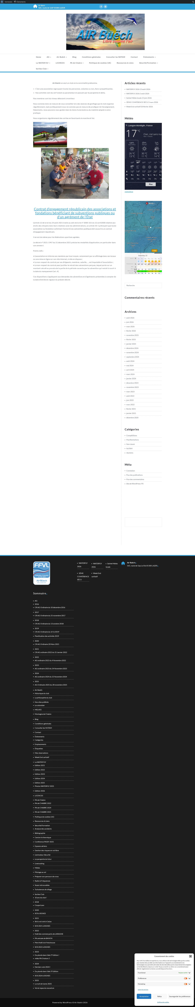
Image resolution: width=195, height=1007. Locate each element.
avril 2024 (130, 370)
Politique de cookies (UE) (100, 63)
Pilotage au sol (40, 872)
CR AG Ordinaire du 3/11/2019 (47, 632)
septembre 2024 (132, 357)
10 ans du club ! (41, 897)
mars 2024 (130, 374)
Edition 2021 (40, 765)
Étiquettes (39, 748)
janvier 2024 (131, 378)
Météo (37, 868)
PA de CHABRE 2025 (43, 812)
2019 (37, 628)
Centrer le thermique (43, 837)
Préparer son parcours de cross (47, 876)
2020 (37, 641)
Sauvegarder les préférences (179, 996)
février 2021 (131, 409)
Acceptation (144, 996)
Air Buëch (61, 57)
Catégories (39, 740)
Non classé (130, 444)
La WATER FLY (42, 63)
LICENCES (60, 63)
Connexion (130, 471)
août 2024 (130, 361)
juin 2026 (130, 322)
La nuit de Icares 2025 (43, 984)
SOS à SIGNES (40, 913)
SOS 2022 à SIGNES (42, 947)
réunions (129, 453)
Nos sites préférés (42, 702)
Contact (134, 57)
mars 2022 (130, 404)
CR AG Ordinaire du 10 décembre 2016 (50, 607)
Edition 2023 (40, 774)
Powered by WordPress (62, 1002)
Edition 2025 (40, 783)
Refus (159, 996)
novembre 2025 (132, 335)
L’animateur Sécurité (42, 855)
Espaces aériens (41, 846)
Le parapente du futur (43, 859)
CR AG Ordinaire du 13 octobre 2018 (49, 624)
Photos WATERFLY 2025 (44, 786)
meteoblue (129, 192)
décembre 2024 (132, 348)
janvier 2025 (131, 344)
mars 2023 (130, 391)
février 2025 (131, 339)
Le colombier (40, 705)
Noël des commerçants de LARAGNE (49, 934)
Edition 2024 (40, 778)
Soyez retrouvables (42, 885)
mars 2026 (130, 326)
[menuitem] (2, 2)
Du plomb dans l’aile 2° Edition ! (47, 955)
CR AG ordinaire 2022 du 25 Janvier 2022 (51, 652)
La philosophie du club (43, 698)
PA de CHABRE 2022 (43, 803)
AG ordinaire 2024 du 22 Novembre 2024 (51, 677)
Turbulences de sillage (43, 889)
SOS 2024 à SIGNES (42, 976)
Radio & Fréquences (42, 881)
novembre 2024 (132, 352)
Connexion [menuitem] (8, 2)
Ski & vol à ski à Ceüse (43, 921)
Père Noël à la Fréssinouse (45, 942)
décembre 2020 (132, 417)
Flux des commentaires (135, 479)
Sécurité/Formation (148, 63)
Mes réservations (41, 753)
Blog (74, 57)
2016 (37, 604)
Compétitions (131, 435)
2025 (37, 681)
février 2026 (131, 331)
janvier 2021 (131, 413)
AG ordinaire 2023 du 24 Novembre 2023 (51, 668)
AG (48, 57)
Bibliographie (40, 833)
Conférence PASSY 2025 (44, 842)
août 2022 (130, 396)
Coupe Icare (39, 905)
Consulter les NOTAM (115, 57)
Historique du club (42, 693)
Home (38, 57)
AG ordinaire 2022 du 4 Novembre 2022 (50, 660)
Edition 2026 (40, 791)
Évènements (149, 57)
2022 (37, 657)
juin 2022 (130, 400)
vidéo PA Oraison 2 (42, 958)
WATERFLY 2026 (132, 89)
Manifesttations (132, 440)
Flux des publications (134, 475)
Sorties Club (41, 69)
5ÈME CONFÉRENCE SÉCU (137, 102)
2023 (37, 665)
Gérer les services (143, 989)
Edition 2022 (40, 770)
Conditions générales (91, 57)
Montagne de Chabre (43, 714)
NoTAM (129, 448)
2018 (37, 620)
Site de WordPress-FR (134, 484)
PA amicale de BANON (43, 938)
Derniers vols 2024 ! (42, 967)
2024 (37, 673)
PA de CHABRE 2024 (43, 808)
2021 (37, 649)
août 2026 (130, 318)
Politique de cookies (163, 1002)
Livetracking (39, 863)
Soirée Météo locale (134, 98)
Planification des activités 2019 (47, 636)
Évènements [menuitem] (21, 2)
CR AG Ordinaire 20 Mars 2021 (47, 644)
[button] (190, 956)
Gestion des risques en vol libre (47, 850)
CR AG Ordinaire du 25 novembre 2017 (50, 615)
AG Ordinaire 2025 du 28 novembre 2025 (51, 685)
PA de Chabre (76, 63)
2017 (37, 612)
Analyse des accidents (43, 829)
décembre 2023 (132, 383)
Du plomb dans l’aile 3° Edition (46, 971)
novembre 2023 (132, 387)
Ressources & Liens (125, 63)
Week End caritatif (133, 106)
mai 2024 (129, 365)
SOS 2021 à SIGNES (42, 926)
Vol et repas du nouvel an (44, 988)
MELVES (38, 709)
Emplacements (40, 744)
